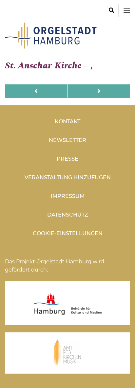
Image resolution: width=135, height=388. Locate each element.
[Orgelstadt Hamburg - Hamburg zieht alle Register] (51, 46)
